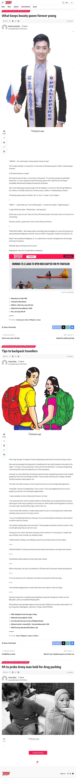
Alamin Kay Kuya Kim (9, 346)
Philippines (32, 320)
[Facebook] (68, 773)
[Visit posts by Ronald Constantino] (4, 27)
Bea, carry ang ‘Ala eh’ (18, 312)
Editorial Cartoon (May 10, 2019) (21, 308)
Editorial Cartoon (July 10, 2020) (21, 618)
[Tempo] (8, 3)
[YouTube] (73, 773)
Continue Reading (38, 753)
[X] (70, 773)
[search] (63, 2)
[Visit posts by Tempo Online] (4, 363)
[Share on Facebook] (10, 21)
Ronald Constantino (14, 26)
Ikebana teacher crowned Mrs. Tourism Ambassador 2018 (30, 624)
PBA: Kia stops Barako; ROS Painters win (24, 627)
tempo (39, 320)
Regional (25, 662)
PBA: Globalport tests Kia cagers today (24, 614)
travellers (35, 636)
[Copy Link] (15, 21)
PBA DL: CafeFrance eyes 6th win (22, 305)
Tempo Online (12, 361)
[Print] (18, 21)
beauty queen (20, 320)
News (27, 320)
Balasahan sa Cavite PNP (19, 298)
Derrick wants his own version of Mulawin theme (27, 621)
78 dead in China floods (18, 302)
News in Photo (24, 11)
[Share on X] (12, 21)
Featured (6, 11)
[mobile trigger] (3, 3)
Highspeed (14, 11)
